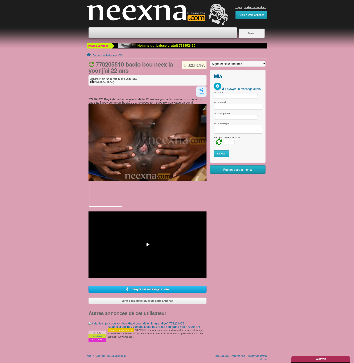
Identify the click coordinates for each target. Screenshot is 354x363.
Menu (251, 33)
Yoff (121, 55)
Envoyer (221, 153)
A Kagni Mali (99, 355)
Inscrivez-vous (238, 355)
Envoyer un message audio (149, 289)
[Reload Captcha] (218, 142)
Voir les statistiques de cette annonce (148, 300)
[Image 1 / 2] (147, 142)
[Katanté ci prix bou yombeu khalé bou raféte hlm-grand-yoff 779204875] (136, 323)
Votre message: (221, 123)
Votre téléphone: (222, 113)
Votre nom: (219, 92)
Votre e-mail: (220, 102)
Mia (218, 76)
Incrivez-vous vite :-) (255, 7)
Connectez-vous (222, 355)
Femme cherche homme (105, 55)
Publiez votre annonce (251, 15)
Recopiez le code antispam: (228, 137)
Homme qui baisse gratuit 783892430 (165, 45)
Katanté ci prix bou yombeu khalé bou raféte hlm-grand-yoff (154, 326)
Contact (263, 359)
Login (238, 7)
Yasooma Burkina (115, 355)
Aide (89, 355)
